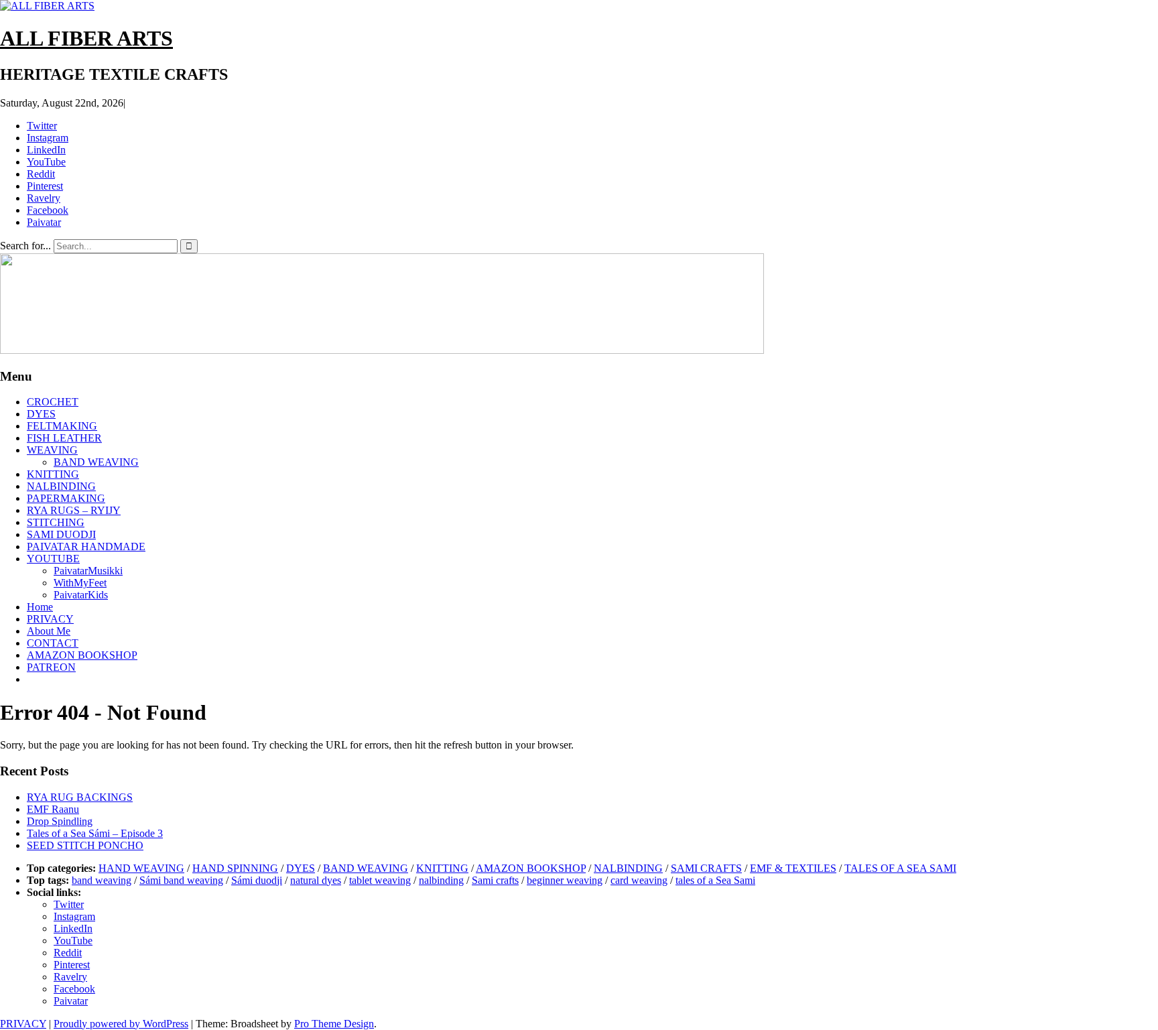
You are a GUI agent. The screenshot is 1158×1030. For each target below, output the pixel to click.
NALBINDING (61, 486)
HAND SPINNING (235, 868)
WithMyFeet (80, 582)
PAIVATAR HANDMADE (86, 546)
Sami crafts (495, 880)
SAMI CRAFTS (706, 868)
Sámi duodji (256, 880)
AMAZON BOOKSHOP (82, 655)
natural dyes (315, 880)
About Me (48, 631)
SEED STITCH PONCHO (85, 845)
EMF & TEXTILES (793, 868)
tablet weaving (380, 880)
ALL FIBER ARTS (86, 38)
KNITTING (53, 474)
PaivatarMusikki (88, 570)
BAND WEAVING (96, 462)
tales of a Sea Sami (715, 880)
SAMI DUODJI (61, 534)
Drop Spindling (59, 821)
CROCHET (52, 401)
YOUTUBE (53, 558)
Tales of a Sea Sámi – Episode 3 (95, 833)
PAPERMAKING (66, 498)
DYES (41, 414)
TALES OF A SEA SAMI (900, 868)
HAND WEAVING (141, 868)
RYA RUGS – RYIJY (74, 510)
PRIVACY (50, 619)
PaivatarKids (81, 594)
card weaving (638, 880)
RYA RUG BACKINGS (80, 797)
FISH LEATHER (64, 438)
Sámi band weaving (181, 880)
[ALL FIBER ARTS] (382, 350)
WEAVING (52, 450)
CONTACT (52, 643)
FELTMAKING (62, 426)
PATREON (51, 667)
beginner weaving (564, 880)
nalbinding (441, 880)
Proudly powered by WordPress (121, 1023)
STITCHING (55, 522)
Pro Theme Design (334, 1023)
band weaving (101, 880)
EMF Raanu (53, 809)
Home (40, 607)
